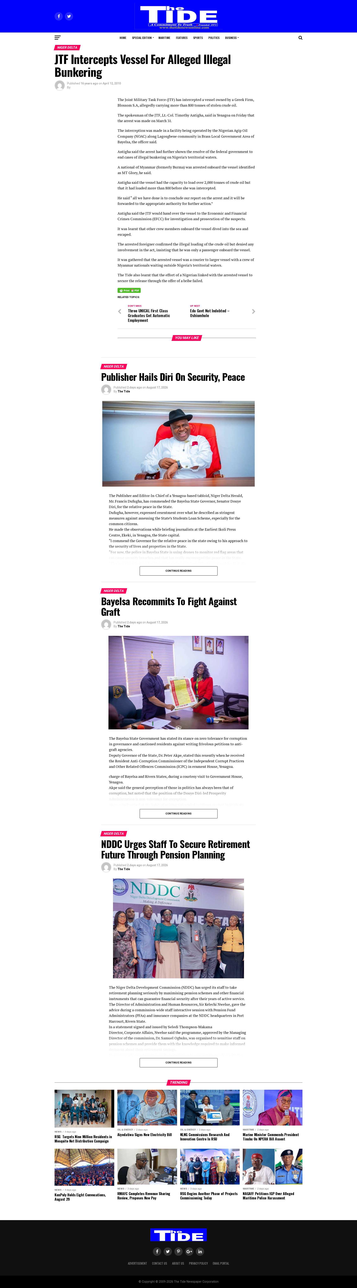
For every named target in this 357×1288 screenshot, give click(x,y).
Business (231, 37)
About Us (178, 1263)
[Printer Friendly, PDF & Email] (129, 290)
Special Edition (142, 37)
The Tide (124, 391)
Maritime (164, 37)
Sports (198, 37)
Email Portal (221, 1263)
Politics (213, 37)
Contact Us (159, 1263)
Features (181, 37)
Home (123, 37)
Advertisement (137, 1263)
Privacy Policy (198, 1263)
